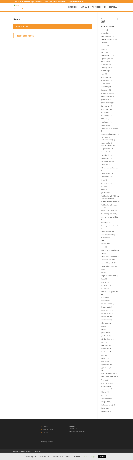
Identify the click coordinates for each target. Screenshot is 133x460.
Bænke (103, 49)
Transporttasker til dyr (108, 377)
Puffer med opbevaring (109, 250)
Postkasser (104, 244)
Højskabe (104, 112)
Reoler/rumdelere (107, 260)
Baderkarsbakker (106, 36)
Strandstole (105, 349)
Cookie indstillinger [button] (89, 456)
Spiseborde (104, 336)
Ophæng (104, 223)
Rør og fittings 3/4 (107, 266)
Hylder (103, 119)
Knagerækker (105, 149)
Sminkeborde (105, 310)
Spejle (103, 329)
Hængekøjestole (106, 96)
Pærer (103, 240)
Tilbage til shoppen (25, 35)
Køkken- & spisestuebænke (110, 168)
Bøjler (103, 52)
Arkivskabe (104, 33)
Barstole (103, 46)
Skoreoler (104, 288)
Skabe (103, 279)
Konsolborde (105, 155)
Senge (103, 272)
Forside (73, 7)
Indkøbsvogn (105, 122)
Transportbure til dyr (108, 374)
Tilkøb (103, 358)
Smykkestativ (105, 320)
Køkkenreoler (105, 174)
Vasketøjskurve (106, 398)
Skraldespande (106, 304)
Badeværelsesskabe (107, 39)
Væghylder (104, 402)
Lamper (103, 186)
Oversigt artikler (47, 442)
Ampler (103, 30)
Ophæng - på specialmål (109, 226)
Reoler (103, 253)
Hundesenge (105, 116)
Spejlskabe (104, 333)
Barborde (104, 43)
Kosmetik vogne (106, 161)
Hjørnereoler (105, 106)
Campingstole (105, 68)
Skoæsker (104, 282)
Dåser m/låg (105, 71)
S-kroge (103, 269)
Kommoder (104, 152)
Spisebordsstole (106, 339)
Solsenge (104, 326)
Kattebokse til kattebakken (110, 128)
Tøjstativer (104, 365)
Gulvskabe (104, 87)
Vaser (102, 395)
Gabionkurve (105, 80)
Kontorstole (105, 158)
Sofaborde (104, 323)
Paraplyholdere (106, 232)
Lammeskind (105, 183)
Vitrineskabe (105, 411)
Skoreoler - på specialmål (109, 292)
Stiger (103, 342)
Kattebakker (105, 125)
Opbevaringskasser (107, 214)
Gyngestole (104, 90)
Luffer (103, 190)
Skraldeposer (105, 301)
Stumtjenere (105, 352)
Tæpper (103, 355)
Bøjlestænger (105, 55)
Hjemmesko (105, 100)
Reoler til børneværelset (109, 256)
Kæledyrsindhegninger (108, 134)
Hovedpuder (105, 109)
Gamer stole (105, 84)
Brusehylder (105, 64)
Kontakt (114, 7)
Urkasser (104, 392)
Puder (103, 247)
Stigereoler (104, 345)
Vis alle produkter (93, 7)
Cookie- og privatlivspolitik (22, 452)
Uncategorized (106, 383)
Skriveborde (105, 307)
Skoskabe (104, 297)
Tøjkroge (104, 361)
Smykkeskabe (105, 313)
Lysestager (104, 193)
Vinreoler (104, 408)
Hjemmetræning (106, 103)
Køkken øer (104, 165)
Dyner (103, 74)
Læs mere (76, 456)
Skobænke (104, 285)
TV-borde (104, 380)
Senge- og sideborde (108, 276)
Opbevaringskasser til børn (110, 217)
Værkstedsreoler (106, 405)
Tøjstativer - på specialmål (110, 368)
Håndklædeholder (107, 93)
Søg (102, 21)
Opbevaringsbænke (107, 211)
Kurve (103, 180)
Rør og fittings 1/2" (107, 263)
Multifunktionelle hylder (109, 202)
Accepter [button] (102, 457)
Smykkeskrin (105, 317)
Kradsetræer (105, 177)
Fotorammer (105, 77)
